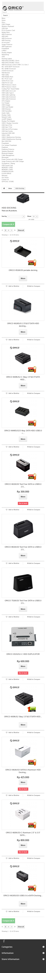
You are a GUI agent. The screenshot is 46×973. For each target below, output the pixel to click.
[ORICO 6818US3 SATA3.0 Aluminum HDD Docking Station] (23, 752)
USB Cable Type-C (8, 93)
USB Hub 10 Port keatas (10, 129)
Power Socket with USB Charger (12, 159)
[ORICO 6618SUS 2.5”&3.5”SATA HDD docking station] (23, 306)
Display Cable (6, 115)
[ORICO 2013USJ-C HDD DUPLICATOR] (23, 636)
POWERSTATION (7, 171)
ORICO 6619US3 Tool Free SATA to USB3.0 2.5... (23, 485)
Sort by (4, 216)
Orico (3, 22)
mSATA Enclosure (7, 71)
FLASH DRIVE (6, 173)
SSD (3, 56)
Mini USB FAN (6, 141)
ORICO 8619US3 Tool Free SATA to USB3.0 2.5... (23, 548)
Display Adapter (7, 52)
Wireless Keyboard (8, 26)
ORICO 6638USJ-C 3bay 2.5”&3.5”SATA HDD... (23, 378)
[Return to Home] (4, 188)
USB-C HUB (6, 135)
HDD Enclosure (7, 38)
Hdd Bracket (6, 73)
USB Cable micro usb (9, 91)
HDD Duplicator (7, 46)
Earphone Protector (8, 149)
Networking (5, 54)
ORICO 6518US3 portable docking (23, 270)
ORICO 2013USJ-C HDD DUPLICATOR (23, 654)
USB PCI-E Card (7, 83)
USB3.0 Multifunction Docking (11, 139)
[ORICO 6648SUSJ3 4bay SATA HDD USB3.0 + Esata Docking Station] (23, 413)
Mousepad (5, 157)
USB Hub (5, 28)
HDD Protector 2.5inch (9, 85)
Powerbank (5, 143)
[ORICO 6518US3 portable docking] (23, 252)
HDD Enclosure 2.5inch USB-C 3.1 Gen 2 (15, 65)
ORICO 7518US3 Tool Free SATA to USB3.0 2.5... (23, 602)
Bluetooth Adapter (7, 153)
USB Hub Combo (7, 131)
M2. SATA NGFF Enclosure (10, 67)
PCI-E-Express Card (8, 30)
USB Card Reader (7, 107)
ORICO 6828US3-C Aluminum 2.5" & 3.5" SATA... (23, 834)
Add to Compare (34, 286)
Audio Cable (5, 113)
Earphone (5, 147)
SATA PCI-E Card (7, 81)
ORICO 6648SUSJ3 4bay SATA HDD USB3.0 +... (23, 432)
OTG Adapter (6, 101)
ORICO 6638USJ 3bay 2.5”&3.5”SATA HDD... (23, 717)
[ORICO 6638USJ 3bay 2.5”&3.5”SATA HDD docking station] (23, 699)
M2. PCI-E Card (7, 79)
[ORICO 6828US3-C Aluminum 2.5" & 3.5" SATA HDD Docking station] (23, 815)
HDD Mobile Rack (7, 77)
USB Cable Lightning (8, 95)
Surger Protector (7, 44)
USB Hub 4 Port (7, 125)
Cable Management (8, 155)
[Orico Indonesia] (23, 6)
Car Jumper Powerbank (9, 145)
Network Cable (6, 117)
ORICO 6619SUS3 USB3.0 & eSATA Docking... (23, 896)
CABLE (4, 50)
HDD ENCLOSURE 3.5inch (10, 62)
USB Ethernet (6, 109)
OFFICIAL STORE (8, 181)
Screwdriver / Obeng (8, 163)
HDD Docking (6, 40)
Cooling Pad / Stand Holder (10, 89)
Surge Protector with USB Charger (13, 161)
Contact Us (5, 179)
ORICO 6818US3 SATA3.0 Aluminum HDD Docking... (23, 771)
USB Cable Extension (9, 97)
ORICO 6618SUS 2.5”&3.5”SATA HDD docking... (23, 324)
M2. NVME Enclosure (9, 69)
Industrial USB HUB (8, 133)
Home (3, 20)
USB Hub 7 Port (7, 127)
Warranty (4, 175)
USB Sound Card (7, 165)
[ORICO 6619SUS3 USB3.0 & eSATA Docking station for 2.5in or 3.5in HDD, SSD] (23, 878)
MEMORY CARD (7, 167)
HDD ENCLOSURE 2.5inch (10, 60)
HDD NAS (5, 36)
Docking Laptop (7, 58)
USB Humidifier (7, 111)
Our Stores (5, 177)
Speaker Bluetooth (8, 151)
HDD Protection (7, 34)
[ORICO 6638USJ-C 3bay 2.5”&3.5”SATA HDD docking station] (23, 359)
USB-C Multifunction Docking (11, 137)
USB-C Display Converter (10, 123)
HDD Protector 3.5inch (9, 87)
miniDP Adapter (7, 119)
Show (29, 216)
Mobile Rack (6, 32)
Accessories (6, 42)
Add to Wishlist (13, 286)
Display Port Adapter (8, 121)
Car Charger (5, 103)
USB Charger (6, 24)
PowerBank (5, 48)
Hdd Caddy (5, 75)
